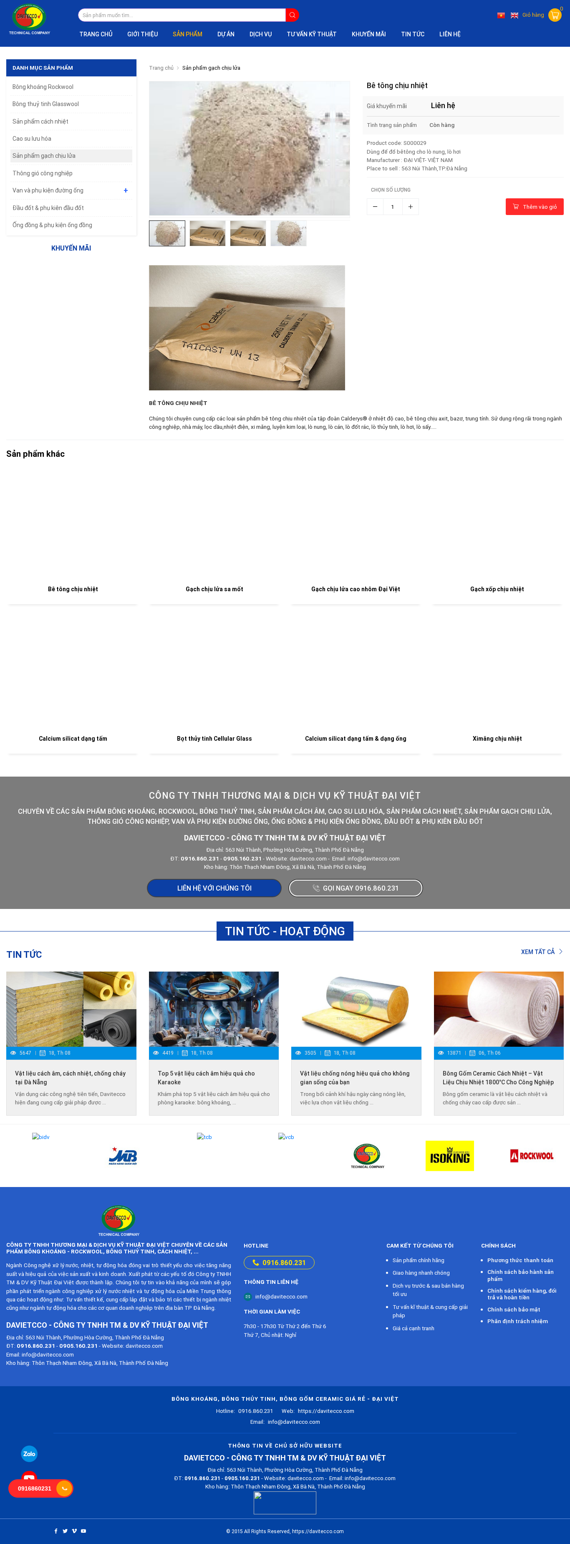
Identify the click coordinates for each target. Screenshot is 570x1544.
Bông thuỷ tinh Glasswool (46, 104)
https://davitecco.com (318, 1411)
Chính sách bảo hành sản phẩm (520, 1275)
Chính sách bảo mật (513, 1309)
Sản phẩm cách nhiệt (40, 121)
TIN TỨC (412, 34)
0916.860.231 (284, 1262)
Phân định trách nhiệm (517, 1321)
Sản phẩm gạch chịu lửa (211, 67)
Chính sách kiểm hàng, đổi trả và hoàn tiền (522, 1294)
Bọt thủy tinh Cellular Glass (214, 738)
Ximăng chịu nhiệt (497, 738)
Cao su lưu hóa (32, 138)
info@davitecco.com (281, 1296)
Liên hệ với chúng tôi (214, 888)
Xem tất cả (538, 952)
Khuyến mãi (369, 34)
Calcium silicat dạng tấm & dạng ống (355, 738)
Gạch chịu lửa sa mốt (214, 589)
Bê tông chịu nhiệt (73, 589)
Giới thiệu (142, 34)
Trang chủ (95, 34)
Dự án (226, 34)
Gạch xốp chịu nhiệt (497, 589)
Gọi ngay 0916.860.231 (361, 888)
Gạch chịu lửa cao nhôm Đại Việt (355, 589)
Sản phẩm (187, 34)
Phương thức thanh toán (520, 1260)
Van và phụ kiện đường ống (48, 190)
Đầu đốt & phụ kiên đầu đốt (48, 208)
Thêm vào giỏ (540, 206)
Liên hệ (450, 34)
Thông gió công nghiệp (43, 173)
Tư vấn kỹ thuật (312, 34)
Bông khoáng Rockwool (43, 87)
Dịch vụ (261, 34)
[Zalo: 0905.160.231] (29, 1453)
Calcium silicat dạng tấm (73, 738)
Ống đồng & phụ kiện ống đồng (52, 225)
